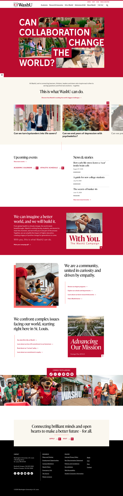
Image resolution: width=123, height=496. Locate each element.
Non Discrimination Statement (74, 460)
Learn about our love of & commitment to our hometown (34, 344)
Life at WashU (69, 5)
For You (100, 5)
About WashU (91, 5)
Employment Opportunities (50, 460)
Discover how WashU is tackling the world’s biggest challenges (61, 97)
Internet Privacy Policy (71, 457)
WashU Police (46, 467)
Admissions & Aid (80, 5)
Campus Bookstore (48, 464)
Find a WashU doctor (74, 298)
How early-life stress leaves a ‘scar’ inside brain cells (89, 164)
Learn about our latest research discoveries (81, 294)
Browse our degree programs (77, 286)
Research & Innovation (56, 5)
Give (97, 2)
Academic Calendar (23, 168)
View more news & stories (81, 200)
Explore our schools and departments (79, 290)
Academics (44, 5)
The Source (45, 473)
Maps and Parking (47, 457)
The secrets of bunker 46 (85, 189)
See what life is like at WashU (26, 340)
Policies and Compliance (72, 464)
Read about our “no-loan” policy (26, 348)
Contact (89, 467)
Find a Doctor (104, 2)
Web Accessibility (70, 470)
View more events (19, 161)
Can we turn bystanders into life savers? (35, 133)
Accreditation (69, 467)
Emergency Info (47, 470)
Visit (93, 2)
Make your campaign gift (21, 244)
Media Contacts (47, 477)
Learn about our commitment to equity (29, 352)
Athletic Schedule (49, 168)
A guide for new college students (89, 177)
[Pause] (2, 75)
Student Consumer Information (74, 473)
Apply (89, 2)
